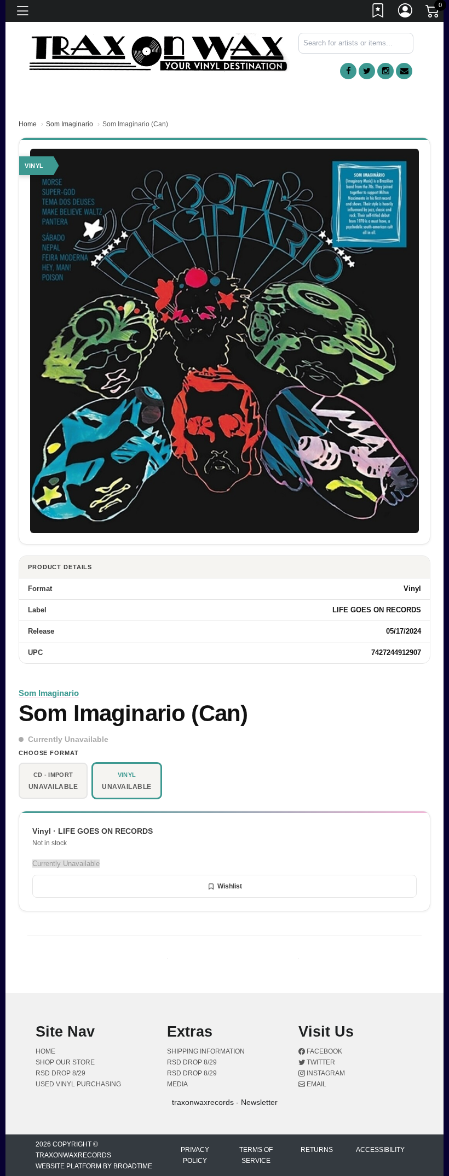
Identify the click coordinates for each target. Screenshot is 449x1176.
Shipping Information (206, 1051)
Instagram (325, 1073)
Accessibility (380, 1150)
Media (177, 1084)
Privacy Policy (195, 1155)
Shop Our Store (65, 1062)
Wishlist (229, 886)
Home (28, 124)
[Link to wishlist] (378, 12)
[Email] (404, 71)
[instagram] (385, 71)
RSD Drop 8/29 (60, 1073)
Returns (317, 1150)
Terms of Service (256, 1155)
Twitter (320, 1062)
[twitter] (367, 71)
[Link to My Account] (405, 12)
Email (315, 1084)
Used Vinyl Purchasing (78, 1084)
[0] (433, 13)
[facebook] (348, 71)
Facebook (323, 1051)
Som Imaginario (69, 124)
